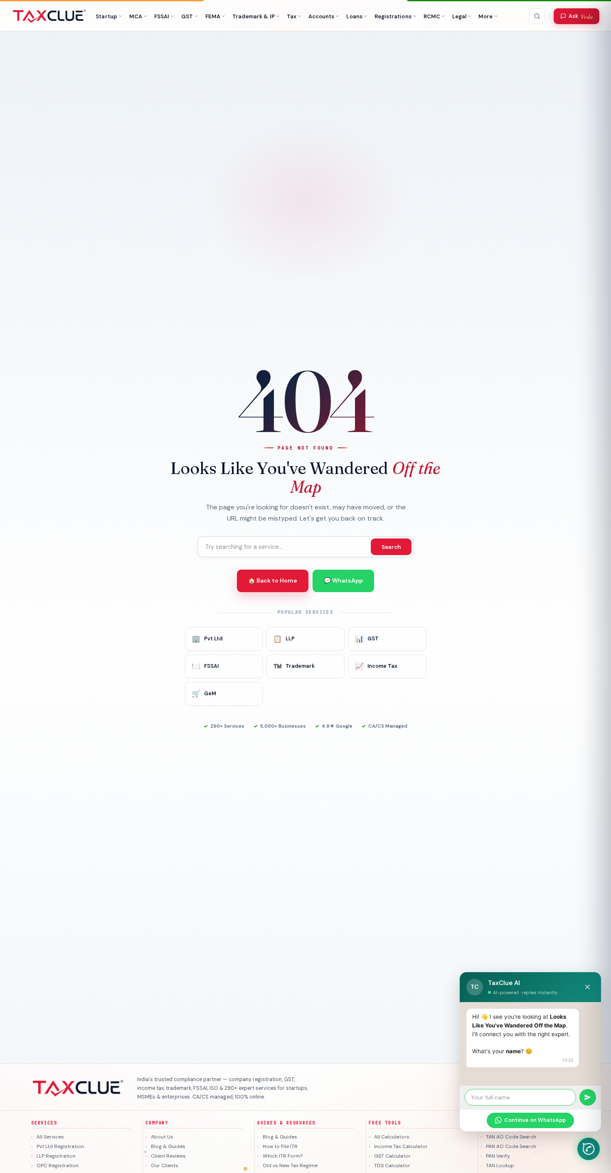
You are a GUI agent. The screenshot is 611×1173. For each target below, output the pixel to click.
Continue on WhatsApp (535, 1120)
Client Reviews (168, 1156)
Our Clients (164, 1165)
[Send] (587, 1097)
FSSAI (161, 16)
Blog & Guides (168, 1146)
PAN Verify (498, 1156)
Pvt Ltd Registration (60, 1146)
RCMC (432, 16)
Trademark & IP (253, 16)
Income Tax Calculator (401, 1146)
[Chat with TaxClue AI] (588, 1149)
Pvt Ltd (207, 638)
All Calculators (391, 1136)
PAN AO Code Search (511, 1146)
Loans (354, 16)
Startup (106, 16)
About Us (162, 1136)
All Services (50, 1136)
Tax (291, 16)
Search (391, 547)
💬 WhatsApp (343, 580)
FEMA (212, 16)
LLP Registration (56, 1156)
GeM (204, 693)
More (485, 16)
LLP (284, 638)
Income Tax (376, 666)
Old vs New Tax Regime (290, 1165)
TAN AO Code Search (511, 1136)
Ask (581, 16)
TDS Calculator (392, 1165)
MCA (135, 16)
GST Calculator (392, 1156)
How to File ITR (280, 1146)
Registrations (392, 16)
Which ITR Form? (283, 1156)
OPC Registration (58, 1165)
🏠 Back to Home (272, 580)
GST (187, 16)
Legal (459, 16)
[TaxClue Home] (50, 16)
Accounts (321, 16)
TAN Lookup (500, 1165)
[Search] (537, 16)
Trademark (294, 666)
